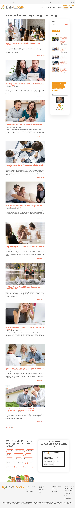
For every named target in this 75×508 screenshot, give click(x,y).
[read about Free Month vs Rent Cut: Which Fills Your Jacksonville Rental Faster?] (25, 233)
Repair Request (29, 491)
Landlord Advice (56, 90)
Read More (39, 55)
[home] (12, 7)
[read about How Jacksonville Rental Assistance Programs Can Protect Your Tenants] (25, 192)
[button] (53, 31)
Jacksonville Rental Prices (57, 88)
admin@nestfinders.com (53, 503)
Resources (28, 492)
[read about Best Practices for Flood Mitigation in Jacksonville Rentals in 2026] (25, 274)
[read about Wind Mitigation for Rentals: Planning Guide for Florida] (25, 30)
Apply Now (41, 491)
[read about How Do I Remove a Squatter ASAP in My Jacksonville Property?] (25, 314)
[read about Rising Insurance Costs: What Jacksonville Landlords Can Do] (25, 152)
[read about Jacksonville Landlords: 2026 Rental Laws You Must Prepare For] (25, 111)
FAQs (40, 492)
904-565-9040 (68, 5)
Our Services (55, 489)
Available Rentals (43, 489)
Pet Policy (41, 494)
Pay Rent (28, 489)
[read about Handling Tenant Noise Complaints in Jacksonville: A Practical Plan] (25, 70)
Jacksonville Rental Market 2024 (59, 86)
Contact (72, 7)
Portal (27, 488)
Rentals (60, 7)
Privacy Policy (67, 498)
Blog (65, 2)
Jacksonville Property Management (59, 83)
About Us (66, 7)
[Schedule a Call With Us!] (53, 458)
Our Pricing (54, 491)
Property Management (51, 7)
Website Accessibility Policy (65, 503)
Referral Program (57, 2)
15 (12, 427)
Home (41, 7)
